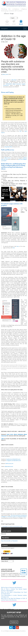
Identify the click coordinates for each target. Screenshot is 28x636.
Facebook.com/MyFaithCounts (13, 459)
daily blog (13, 79)
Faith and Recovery (7, 150)
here (18, 246)
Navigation (4, 28)
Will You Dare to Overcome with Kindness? (11, 587)
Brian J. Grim (5, 74)
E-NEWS (7, 24)
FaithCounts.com (9, 463)
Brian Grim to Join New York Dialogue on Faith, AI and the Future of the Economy (14, 599)
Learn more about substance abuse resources (14, 435)
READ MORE (24, 572)
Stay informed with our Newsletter (9, 541)
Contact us (14, 622)
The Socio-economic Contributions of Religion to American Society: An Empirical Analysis (14, 516)
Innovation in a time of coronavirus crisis (11, 526)
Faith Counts (8, 158)
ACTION (14, 24)
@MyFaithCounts (9, 466)
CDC (20, 131)
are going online (8, 146)
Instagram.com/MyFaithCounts (13, 460)
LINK (2, 438)
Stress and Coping (7, 92)
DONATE (21, 24)
